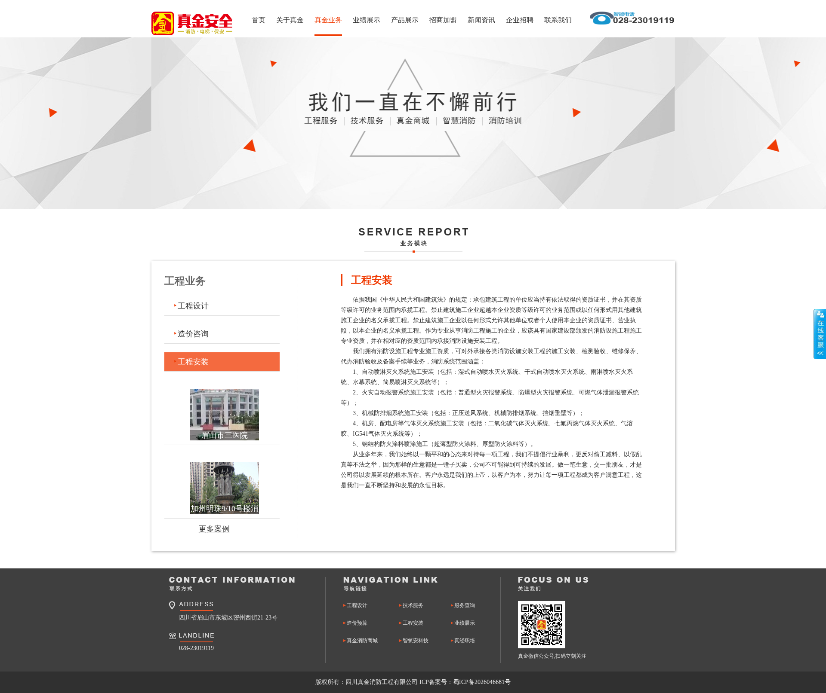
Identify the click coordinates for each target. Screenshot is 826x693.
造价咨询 (193, 334)
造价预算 (357, 623)
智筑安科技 (415, 641)
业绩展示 (366, 20)
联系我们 (558, 20)
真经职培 (464, 641)
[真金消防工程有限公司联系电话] (632, 23)
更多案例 (214, 529)
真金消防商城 (362, 641)
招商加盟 (443, 20)
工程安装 (193, 361)
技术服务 (413, 605)
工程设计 (193, 306)
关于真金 (290, 20)
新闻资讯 (481, 20)
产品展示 (405, 20)
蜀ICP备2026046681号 (482, 682)
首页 (258, 20)
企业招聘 (519, 20)
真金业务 (328, 20)
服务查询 (464, 605)
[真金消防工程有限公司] (191, 23)
